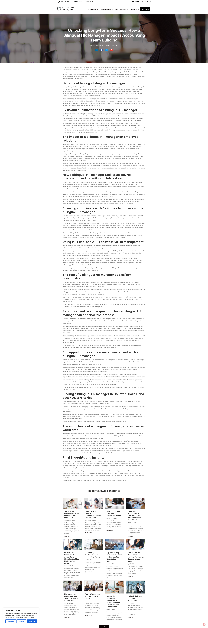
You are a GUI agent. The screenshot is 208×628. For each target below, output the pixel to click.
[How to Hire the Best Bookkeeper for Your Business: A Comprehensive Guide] (135, 544)
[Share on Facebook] (101, 50)
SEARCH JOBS (78, 1)
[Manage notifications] (204, 624)
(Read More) (67, 536)
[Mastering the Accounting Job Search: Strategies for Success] (72, 586)
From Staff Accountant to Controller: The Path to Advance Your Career (134, 515)
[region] (21, 616)
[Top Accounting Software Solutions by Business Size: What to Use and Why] (114, 544)
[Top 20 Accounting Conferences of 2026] (93, 586)
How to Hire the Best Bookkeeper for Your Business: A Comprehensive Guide (135, 557)
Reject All (21, 621)
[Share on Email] (111, 50)
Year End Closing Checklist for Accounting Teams (114, 513)
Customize (11, 621)
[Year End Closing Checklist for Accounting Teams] (114, 503)
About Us (134, 9)
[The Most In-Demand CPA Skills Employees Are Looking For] (72, 503)
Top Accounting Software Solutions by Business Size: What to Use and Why (114, 557)
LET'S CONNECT (134, 1)
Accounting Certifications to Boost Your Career (92, 555)
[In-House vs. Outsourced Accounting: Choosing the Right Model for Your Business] (72, 544)
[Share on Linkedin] (96, 50)
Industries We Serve (121, 9)
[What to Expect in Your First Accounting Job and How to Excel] (93, 503)
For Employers (106, 9)
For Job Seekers (92, 9)
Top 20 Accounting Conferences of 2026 (92, 596)
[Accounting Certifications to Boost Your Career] (93, 544)
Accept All (32, 621)
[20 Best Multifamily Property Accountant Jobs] (135, 587)
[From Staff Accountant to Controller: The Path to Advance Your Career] (135, 503)
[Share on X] (106, 50)
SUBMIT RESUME (89, 1)
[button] (99, 9)
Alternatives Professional (110, 45)
